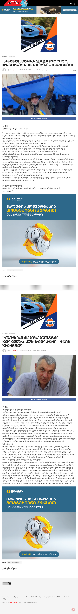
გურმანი (58, 596)
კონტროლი (49, 596)
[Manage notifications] (73, 609)
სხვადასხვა (44, 70)
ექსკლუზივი (16, 596)
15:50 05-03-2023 (25, 70)
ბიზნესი (25, 596)
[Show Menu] (71, 4)
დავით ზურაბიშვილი (14, 562)
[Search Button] (75, 4)
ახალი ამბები (12, 56)
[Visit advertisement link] (39, 36)
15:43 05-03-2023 (25, 350)
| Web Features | (13, 602)
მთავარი (4, 56)
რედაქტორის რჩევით (37, 596)
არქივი (4, 599)
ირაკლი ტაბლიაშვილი (15, 270)
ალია (14, 70)
